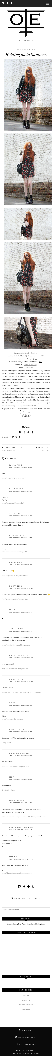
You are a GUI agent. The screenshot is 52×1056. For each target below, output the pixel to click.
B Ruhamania (16, 489)
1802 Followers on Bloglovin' (27, 898)
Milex (12, 610)
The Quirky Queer (8, 790)
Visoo (12, 703)
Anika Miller (16, 679)
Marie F (13, 857)
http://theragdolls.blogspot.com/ (13, 478)
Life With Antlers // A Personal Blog (15, 599)
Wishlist (26, 1009)
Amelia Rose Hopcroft (21, 827)
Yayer (35, 359)
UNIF (42, 356)
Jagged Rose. (12, 448)
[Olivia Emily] (26, 19)
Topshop (34, 353)
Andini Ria (14, 514)
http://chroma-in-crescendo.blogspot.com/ (17, 873)
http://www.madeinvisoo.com (12, 719)
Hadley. (43, 448)
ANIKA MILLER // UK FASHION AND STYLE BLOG (21, 692)
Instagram (27, 1037)
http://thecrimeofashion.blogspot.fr (14, 551)
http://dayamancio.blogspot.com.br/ (15, 575)
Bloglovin (27, 1044)
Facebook (26, 1031)
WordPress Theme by (26, 1053)
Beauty (26, 996)
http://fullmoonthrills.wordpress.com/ (15, 668)
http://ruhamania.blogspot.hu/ (13, 503)
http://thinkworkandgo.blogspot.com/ (15, 766)
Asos (40, 361)
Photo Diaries (26, 1005)
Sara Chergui (16, 536)
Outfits (26, 1000)
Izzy (11, 777)
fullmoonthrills (18, 655)
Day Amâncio (16, 562)
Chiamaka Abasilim (19, 753)
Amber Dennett (17, 629)
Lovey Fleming (17, 801)
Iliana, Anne (16, 465)
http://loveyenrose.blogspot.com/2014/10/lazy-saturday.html (24, 816)
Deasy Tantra (16, 729)
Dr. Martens (29, 367)
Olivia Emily (29, 1050)
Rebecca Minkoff (30, 364)
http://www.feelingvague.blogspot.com (16, 645)
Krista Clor (15, 586)
